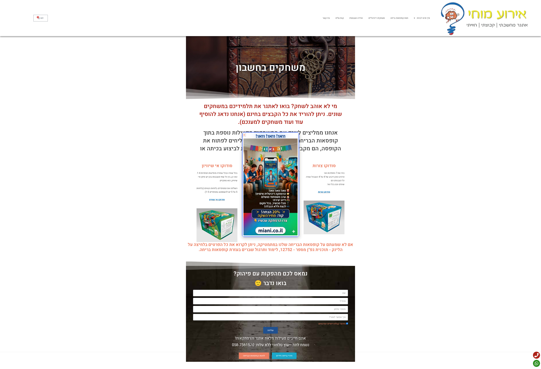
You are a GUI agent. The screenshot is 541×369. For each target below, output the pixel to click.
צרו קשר (326, 18)
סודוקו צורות (324, 192)
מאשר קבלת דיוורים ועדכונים (332, 323)
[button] (244, 135)
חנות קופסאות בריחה (399, 18)
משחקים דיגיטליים (376, 18)
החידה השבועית (356, 18)
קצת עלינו (339, 18)
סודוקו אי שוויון (217, 199)
